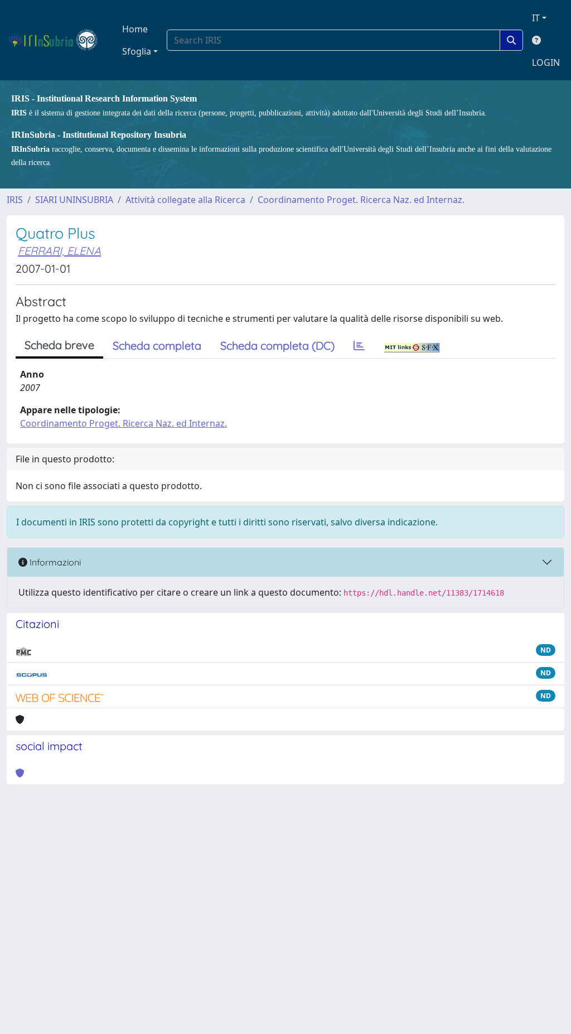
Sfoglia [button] (136, 51)
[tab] (359, 345)
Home (135, 29)
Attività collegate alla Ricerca (185, 200)
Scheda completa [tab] (157, 345)
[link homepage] (58, 40)
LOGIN (546, 62)
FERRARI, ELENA (59, 251)
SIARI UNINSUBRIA (74, 200)
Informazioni (54, 562)
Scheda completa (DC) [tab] (277, 345)
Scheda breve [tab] (59, 345)
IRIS (15, 200)
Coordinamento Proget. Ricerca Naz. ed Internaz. (361, 200)
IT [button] (536, 18)
